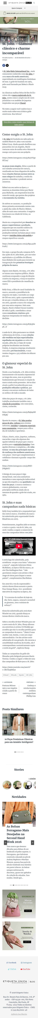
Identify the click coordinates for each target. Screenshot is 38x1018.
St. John (7, 71)
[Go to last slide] (5, 732)
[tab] (15, 752)
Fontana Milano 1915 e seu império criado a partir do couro (9, 687)
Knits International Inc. (20, 71)
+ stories (32, 779)
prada (21, 675)
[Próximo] (32, 732)
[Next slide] (32, 842)
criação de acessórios (11, 404)
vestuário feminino (22, 444)
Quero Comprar (17, 8)
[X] (7, 65)
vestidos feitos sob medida (20, 235)
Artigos (5, 40)
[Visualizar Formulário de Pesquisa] (34, 3)
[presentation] (19, 725)
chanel (6, 675)
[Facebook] (3, 65)
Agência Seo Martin (19, 1014)
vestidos (14, 426)
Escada (14, 675)
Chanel (23, 103)
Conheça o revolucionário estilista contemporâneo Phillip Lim (29, 689)
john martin (9, 58)
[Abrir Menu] (5, 2)
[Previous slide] (5, 842)
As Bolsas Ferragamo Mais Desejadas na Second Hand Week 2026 (18, 834)
